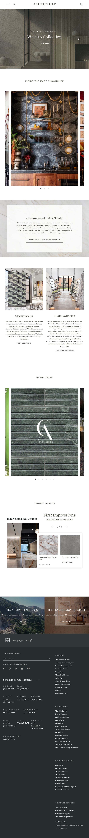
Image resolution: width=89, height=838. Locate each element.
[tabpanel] (44, 138)
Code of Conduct (61, 693)
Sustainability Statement (63, 666)
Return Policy (59, 784)
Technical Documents (62, 729)
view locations (24, 343)
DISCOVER (45, 43)
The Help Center (61, 711)
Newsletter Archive (61, 735)
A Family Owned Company (64, 663)
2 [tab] (44, 188)
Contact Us (59, 765)
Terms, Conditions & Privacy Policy (66, 825)
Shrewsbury (31, 710)
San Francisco (11, 710)
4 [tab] (46, 479)
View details (44, 564)
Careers (58, 690)
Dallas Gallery (12, 736)
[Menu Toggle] (8, 4)
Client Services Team (62, 681)
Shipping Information (62, 777)
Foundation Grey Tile (70, 557)
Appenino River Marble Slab (48, 558)
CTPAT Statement (61, 828)
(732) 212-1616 (29, 712)
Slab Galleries (60, 774)
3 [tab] (48, 188)
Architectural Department (64, 817)
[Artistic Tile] (44, 4)
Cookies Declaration (62, 790)
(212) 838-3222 (23, 699)
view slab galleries (64, 350)
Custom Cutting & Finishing (64, 810)
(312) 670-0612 (9, 688)
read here (22, 621)
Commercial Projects (62, 813)
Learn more (66, 621)
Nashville (22, 720)
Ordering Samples (61, 738)
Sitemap (80, 825)
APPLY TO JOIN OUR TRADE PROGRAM (44, 240)
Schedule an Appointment (17, 679)
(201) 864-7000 (37, 728)
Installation (59, 723)
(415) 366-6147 (9, 712)
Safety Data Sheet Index (63, 744)
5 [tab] (50, 479)
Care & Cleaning (61, 726)
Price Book (59, 732)
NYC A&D (21, 696)
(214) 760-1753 (23, 688)
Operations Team (61, 687)
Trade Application (61, 807)
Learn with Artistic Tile (62, 741)
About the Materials (62, 717)
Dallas (21, 686)
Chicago (8, 686)
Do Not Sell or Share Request (65, 787)
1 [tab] (40, 188)
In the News (59, 672)
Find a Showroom (61, 768)
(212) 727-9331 (8, 702)
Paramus (35, 696)
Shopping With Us (61, 771)
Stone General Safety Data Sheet (66, 747)
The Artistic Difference (62, 660)
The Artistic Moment (62, 675)
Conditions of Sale (61, 780)
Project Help (59, 720)
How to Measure (61, 714)
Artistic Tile (63, 822)
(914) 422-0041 (9, 725)
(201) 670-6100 (37, 699)
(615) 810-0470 (23, 723)
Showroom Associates (62, 684)
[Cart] (81, 4)
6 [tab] (53, 479)
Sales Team (59, 678)
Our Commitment (61, 669)
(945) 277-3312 (9, 739)
